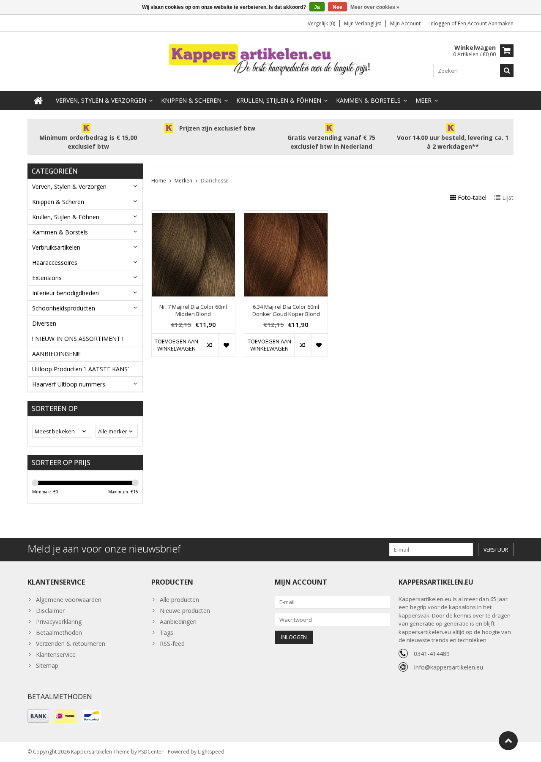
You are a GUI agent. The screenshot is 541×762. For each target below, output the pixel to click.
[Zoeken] (507, 70)
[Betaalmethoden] (38, 716)
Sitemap (47, 665)
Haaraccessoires (54, 263)
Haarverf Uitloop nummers (68, 384)
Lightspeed (211, 751)
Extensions (47, 278)
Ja (317, 7)
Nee (337, 7)
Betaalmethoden (59, 633)
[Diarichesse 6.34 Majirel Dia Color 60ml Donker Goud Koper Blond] (286, 215)
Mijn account (405, 23)
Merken (183, 180)
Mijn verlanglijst (362, 23)
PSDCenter (151, 751)
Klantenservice (56, 654)
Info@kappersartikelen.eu (448, 667)
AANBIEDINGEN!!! (56, 354)
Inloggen (440, 23)
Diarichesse (215, 180)
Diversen (44, 323)
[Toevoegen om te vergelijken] (210, 345)
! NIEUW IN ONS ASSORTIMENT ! (77, 339)
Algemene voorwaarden (68, 600)
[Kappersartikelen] (270, 61)
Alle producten (179, 600)
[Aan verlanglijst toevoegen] (226, 345)
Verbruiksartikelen (56, 247)
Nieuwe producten (185, 611)
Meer (423, 100)
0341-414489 (432, 654)
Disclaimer (50, 611)
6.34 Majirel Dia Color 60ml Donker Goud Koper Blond (286, 310)
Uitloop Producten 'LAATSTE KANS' (80, 369)
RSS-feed (172, 644)
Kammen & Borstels (368, 100)
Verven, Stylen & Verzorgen (101, 100)
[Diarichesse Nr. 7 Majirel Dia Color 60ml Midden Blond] (193, 215)
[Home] (38, 100)
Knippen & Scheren (191, 100)
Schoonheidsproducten (63, 308)
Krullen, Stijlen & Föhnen (278, 100)
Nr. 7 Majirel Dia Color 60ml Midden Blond (193, 310)
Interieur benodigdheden (65, 293)
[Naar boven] (508, 740)
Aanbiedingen (178, 622)
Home (158, 180)
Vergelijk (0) (321, 23)
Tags (166, 633)
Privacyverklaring (59, 622)
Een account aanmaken (486, 23)
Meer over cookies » (374, 7)
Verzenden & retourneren (70, 644)
